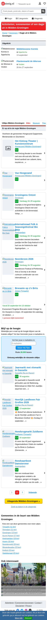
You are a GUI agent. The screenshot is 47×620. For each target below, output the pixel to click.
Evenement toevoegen (24, 603)
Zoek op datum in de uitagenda (23, 507)
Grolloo (24, 405)
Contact (38, 603)
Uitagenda (38, 18)
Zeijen (22, 291)
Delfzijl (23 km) (8, 550)
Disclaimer (20, 606)
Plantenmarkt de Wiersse (29, 61)
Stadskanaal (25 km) (10, 553)
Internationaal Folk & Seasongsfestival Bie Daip (26, 227)
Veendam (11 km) (9, 530)
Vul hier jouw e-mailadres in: (23, 340)
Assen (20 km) (8, 541)
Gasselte (24, 373)
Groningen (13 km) (9, 533)
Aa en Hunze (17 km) (11, 536)
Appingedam (20, 233)
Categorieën (23, 18)
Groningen (13, 33)
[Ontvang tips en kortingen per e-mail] (30, 610)
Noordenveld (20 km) (10, 544)
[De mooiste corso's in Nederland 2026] (23, 595)
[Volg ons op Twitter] (22, 610)
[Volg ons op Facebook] (18, 610)
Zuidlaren (23, 434)
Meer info (18, 618)
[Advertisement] (23, 95)
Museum (36, 123)
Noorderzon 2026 (24, 259)
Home (4, 33)
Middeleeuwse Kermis (27, 49)
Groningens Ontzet (25, 195)
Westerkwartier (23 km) (11, 547)
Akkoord (28, 618)
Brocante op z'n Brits (26, 288)
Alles (28, 123)
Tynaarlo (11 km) (9, 527)
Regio (9, 18)
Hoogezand (28, 146)
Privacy (29, 606)
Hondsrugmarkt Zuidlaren (29, 431)
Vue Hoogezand (23, 173)
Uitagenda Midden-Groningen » (23, 501)
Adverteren (9, 603)
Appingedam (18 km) (10, 538)
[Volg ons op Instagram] (26, 610)
